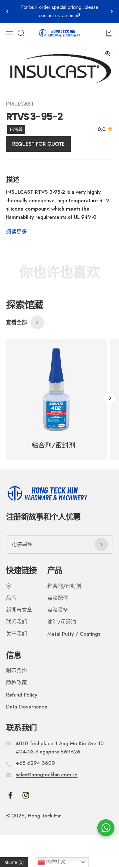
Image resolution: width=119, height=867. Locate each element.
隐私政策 (16, 682)
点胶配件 (57, 598)
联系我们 (16, 622)
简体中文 (55, 861)
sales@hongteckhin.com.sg (47, 774)
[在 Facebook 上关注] (10, 795)
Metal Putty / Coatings (73, 633)
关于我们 (16, 633)
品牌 (11, 598)
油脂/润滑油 (61, 622)
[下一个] (112, 11)
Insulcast (20, 104)
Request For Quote (38, 144)
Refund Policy (21, 694)
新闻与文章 (19, 610)
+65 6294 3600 (35, 763)
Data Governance (26, 706)
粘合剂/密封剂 (64, 586)
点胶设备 (57, 610)
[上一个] (7, 11)
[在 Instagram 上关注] (26, 795)
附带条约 (16, 670)
